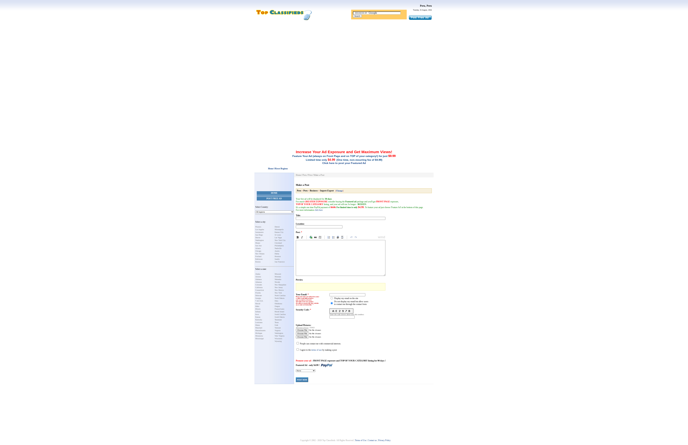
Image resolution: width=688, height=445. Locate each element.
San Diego (259, 235)
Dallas (277, 254)
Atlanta (258, 248)
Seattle (277, 259)
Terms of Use (360, 440)
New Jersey (279, 287)
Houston (278, 256)
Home (274, 193)
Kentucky (258, 320)
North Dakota (279, 298)
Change (339, 191)
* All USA (259, 301)
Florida (258, 293)
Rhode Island (279, 312)
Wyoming (278, 341)
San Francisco (280, 262)
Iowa (257, 314)
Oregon (277, 306)
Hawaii (257, 304)
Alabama (258, 279)
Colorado (258, 285)
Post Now (302, 380)
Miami (257, 243)
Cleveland (278, 243)
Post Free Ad (274, 198)
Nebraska (278, 279)
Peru (305, 175)
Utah (276, 325)
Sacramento (259, 232)
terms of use (316, 350)
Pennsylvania (279, 309)
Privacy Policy (384, 440)
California (258, 287)
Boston (258, 262)
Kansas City (279, 232)
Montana (278, 277)
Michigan (258, 333)
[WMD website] (380, 237)
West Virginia (279, 336)
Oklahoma (278, 304)
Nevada (277, 282)
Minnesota (259, 336)
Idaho (257, 306)
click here (319, 210)
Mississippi (259, 339)
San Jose (258, 246)
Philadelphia (279, 246)
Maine (257, 325)
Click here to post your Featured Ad (344, 163)
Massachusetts (260, 330)
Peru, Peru (426, 5)
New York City (280, 240)
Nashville (278, 248)
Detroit (277, 227)
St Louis (278, 235)
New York (278, 293)
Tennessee (278, 320)
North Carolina (280, 295)
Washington (259, 240)
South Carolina (280, 314)
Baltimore (258, 259)
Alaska (257, 274)
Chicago (258, 251)
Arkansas (258, 282)
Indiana (258, 312)
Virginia (277, 330)
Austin (277, 251)
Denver (257, 238)
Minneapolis (279, 229)
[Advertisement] (344, 49)
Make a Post (319, 175)
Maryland (258, 328)
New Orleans (259, 254)
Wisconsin (278, 339)
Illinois (258, 309)
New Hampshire (280, 285)
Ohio (276, 301)
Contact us (372, 440)
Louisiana (258, 322)
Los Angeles (259, 229)
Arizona (258, 277)
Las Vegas (278, 238)
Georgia (258, 298)
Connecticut (259, 290)
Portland (258, 256)
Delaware (258, 295)
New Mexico (279, 290)
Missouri (278, 274)
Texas (277, 322)
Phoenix (258, 227)
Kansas (257, 317)
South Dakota (280, 317)
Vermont (278, 328)
